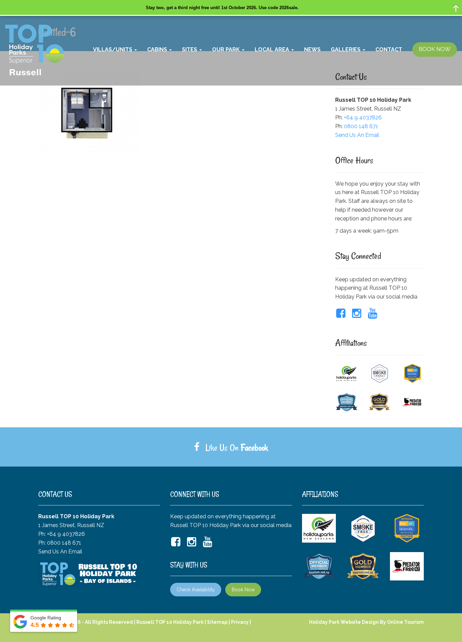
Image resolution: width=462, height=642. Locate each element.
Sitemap (217, 622)
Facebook (254, 447)
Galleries (346, 49)
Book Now (243, 589)
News (312, 49)
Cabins (157, 49)
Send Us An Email (357, 135)
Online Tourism (405, 622)
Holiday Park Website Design (344, 622)
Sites (190, 49)
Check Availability (196, 589)
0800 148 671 (361, 126)
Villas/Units (113, 49)
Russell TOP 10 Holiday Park (170, 622)
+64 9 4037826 (363, 117)
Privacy (240, 622)
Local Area (273, 49)
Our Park (226, 49)
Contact (388, 49)
